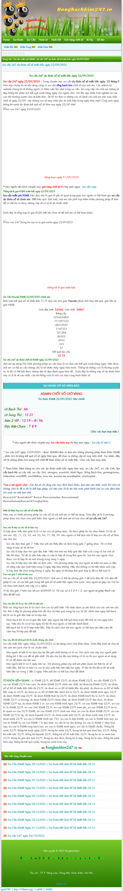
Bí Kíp (90, 39)
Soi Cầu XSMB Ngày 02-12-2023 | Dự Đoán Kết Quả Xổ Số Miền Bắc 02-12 (51, 819)
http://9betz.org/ (24, 889)
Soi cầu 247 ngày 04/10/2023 (26, 835)
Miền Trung (26, 46)
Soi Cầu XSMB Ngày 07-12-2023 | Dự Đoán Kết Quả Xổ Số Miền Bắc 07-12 (51, 780)
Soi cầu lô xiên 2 (101, 442)
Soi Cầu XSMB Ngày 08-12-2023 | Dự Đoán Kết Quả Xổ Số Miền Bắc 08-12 (51, 772)
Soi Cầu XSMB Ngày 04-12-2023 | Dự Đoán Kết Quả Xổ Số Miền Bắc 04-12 (51, 804)
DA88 (48, 889)
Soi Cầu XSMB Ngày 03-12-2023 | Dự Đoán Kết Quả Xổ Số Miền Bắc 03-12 (51, 812)
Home (6, 39)
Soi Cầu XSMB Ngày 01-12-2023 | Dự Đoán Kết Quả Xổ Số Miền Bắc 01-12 (51, 827)
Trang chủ (7, 59)
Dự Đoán (18, 39)
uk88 (39, 889)
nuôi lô (50, 375)
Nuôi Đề (56, 39)
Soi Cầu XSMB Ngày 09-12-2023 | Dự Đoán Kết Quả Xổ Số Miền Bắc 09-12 (51, 764)
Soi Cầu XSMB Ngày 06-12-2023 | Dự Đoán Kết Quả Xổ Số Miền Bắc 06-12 (51, 788)
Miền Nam (43, 46)
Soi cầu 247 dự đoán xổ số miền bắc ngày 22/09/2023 (34, 65)
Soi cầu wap (89, 186)
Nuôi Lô (43, 39)
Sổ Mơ (100, 39)
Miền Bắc (9, 46)
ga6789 (6, 889)
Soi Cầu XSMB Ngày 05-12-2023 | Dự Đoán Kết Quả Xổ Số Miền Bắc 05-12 (51, 796)
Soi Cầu (31, 39)
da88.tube (61, 884)
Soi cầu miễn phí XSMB (24, 59)
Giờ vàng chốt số (73, 39)
